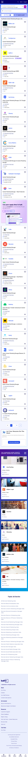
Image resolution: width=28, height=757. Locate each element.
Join (21, 2)
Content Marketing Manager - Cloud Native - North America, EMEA (13, 277)
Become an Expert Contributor (8, 706)
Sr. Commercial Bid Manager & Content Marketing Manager (14, 161)
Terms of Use (14, 743)
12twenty (9, 532)
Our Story (3, 690)
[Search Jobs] (25, 6)
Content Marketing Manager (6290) (11, 71)
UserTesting (10, 467)
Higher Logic (10, 489)
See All (25, 453)
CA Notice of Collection (14, 747)
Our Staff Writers (5, 695)
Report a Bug (4, 716)
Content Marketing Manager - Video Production (14, 191)
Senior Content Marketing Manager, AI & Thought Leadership (14, 101)
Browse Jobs (4, 721)
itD (7, 576)
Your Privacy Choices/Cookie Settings (14, 745)
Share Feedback (5, 714)
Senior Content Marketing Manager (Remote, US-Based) (14, 354)
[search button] (18, 2)
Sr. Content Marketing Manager (10, 413)
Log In (25, 2)
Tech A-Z (3, 724)
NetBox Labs (10, 554)
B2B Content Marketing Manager (10, 338)
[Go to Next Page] (20, 425)
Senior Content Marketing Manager (11, 56)
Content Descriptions (6, 697)
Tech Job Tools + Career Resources (9, 719)
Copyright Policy (14, 739)
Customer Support (5, 711)
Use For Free (8, 211)
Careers (3, 692)
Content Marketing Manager (9, 27)
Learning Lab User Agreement (14, 734)
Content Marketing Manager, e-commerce (12, 324)
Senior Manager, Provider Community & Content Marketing (14, 308)
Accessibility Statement (14, 736)
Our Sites (3, 730)
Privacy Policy (14, 741)
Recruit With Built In (6, 703)
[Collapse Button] (25, 32)
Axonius (9, 511)
